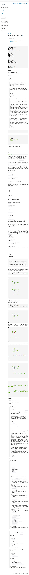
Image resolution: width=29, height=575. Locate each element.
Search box (2, 16)
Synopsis (3, 10)
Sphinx (27, 573)
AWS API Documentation (13, 41)
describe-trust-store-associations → (23, 3)
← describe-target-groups (15, 3)
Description (3, 9)
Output (2, 13)
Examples (3, 12)
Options (2, 11)
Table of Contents (4, 7)
